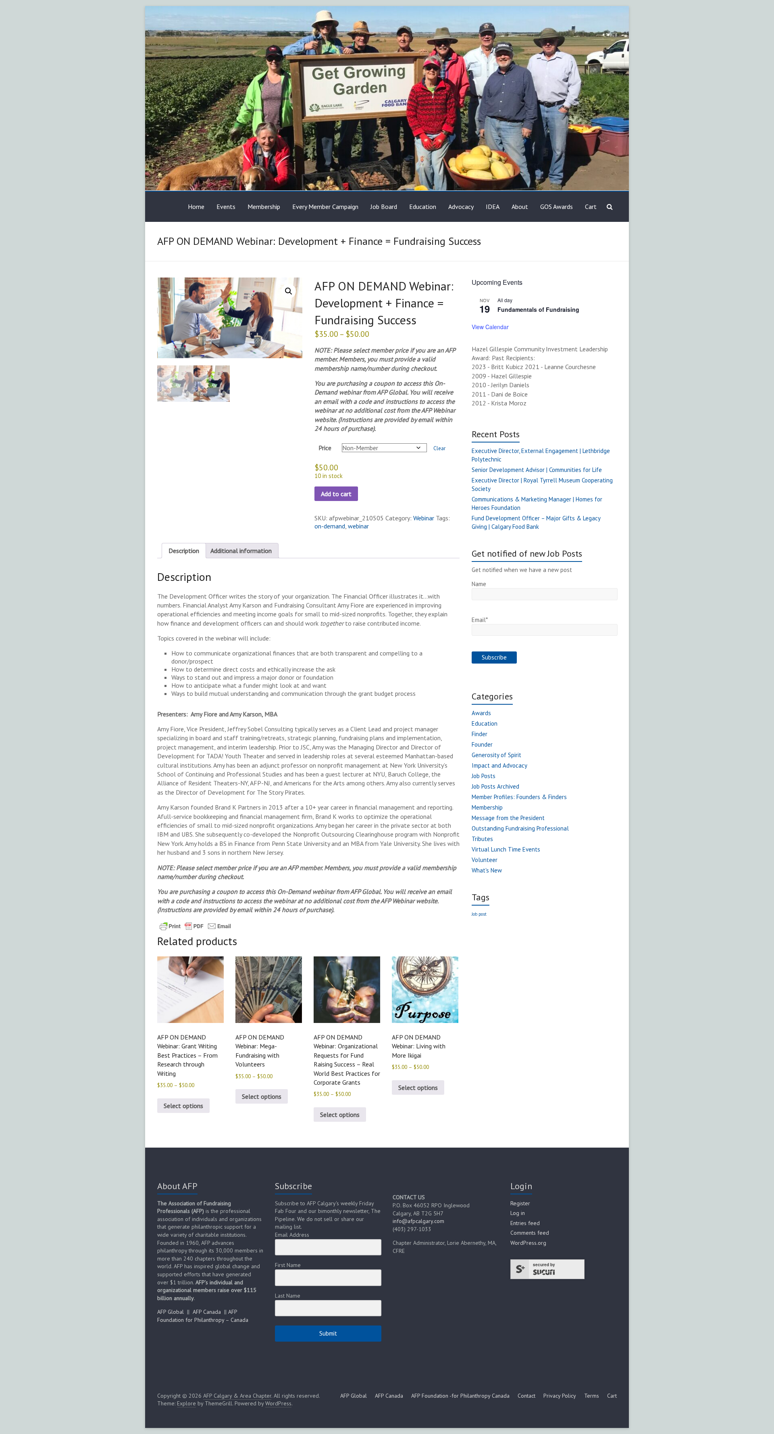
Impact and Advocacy (499, 765)
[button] (288, 291)
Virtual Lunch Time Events (506, 849)
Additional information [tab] (241, 551)
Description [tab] (184, 551)
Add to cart (336, 494)
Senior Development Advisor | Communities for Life (537, 470)
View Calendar (490, 327)
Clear (439, 448)
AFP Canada (207, 1311)
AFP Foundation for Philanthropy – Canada (202, 1315)
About (520, 206)
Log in (517, 1213)
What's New (487, 870)
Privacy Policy (559, 1395)
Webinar (423, 518)
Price (324, 448)
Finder (479, 734)
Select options (183, 1106)
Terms (591, 1395)
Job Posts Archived (495, 786)
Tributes (482, 839)
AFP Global (170, 1311)
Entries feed (525, 1223)
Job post (479, 914)
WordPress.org (528, 1242)
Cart (591, 206)
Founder (482, 744)
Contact (526, 1395)
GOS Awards (556, 206)
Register (520, 1203)
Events (225, 206)
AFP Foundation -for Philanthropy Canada (460, 1395)
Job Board (383, 206)
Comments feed (529, 1232)
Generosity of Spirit (496, 755)
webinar (358, 526)
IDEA (492, 206)
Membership (264, 206)
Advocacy (461, 206)
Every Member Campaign (325, 206)
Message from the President (508, 818)
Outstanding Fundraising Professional (520, 828)
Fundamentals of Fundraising (538, 309)
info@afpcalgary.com (418, 1221)
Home (196, 206)
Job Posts (483, 776)
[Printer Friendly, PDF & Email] (195, 925)
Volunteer (484, 860)
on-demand (329, 526)
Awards (481, 713)
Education (422, 206)
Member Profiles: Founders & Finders (519, 797)
